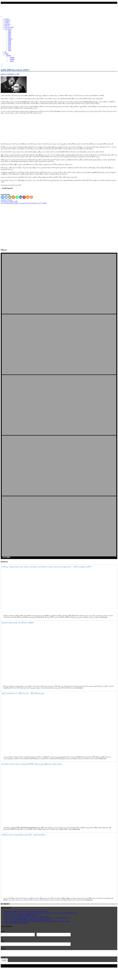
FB (5, 52)
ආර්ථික (6, 22)
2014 (9, 50)
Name (3, 931)
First (2, 937)
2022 (9, 35)
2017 (9, 45)
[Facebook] (2, 197)
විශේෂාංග (7, 20)
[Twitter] (6, 197)
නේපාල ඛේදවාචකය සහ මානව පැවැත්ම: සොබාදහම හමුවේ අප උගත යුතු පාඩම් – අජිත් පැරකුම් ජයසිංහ (46, 567)
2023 (9, 34)
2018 (9, 44)
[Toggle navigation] (1, 16)
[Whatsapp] (17, 197)
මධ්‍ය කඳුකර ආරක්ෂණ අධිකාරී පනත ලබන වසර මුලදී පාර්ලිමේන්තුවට (26, 911)
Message (4, 948)
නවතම (6, 19)
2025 (9, 30)
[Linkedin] (20, 197)
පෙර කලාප (8, 29)
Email (3, 941)
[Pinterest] (24, 197)
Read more (104, 617)
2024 (9, 32)
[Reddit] (27, 197)
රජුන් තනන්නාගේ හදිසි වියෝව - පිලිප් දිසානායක (22, 693)
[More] (31, 197)
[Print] (13, 197)
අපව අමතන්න (9, 27)
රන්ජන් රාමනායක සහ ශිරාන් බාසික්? (17, 622)
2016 (9, 47)
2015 (9, 49)
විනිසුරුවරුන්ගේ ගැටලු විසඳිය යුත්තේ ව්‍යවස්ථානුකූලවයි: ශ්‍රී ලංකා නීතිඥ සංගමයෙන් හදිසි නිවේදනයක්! (36, 918)
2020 (9, 40)
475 (7, 904)
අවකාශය (7, 24)
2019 (9, 42)
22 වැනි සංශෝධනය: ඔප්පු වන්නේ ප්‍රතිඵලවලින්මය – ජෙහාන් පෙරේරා (26, 916)
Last (38, 937)
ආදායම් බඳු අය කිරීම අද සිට (9, 201)
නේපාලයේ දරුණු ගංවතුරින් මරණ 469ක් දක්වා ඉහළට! (21, 914)
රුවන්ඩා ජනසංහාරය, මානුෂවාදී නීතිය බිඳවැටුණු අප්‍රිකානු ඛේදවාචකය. (32, 764)
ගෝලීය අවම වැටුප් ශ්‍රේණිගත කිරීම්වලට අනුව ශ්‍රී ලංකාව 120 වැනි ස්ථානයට (28, 919)
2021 (9, 37)
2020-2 (10, 39)
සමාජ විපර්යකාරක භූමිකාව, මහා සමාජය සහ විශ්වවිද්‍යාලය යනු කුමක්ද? (24, 203)
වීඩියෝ (6, 25)
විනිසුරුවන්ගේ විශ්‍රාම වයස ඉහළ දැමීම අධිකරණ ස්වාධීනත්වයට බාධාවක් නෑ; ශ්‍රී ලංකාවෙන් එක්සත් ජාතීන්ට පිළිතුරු (40, 913)
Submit (4, 960)
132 (8, 557)
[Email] (9, 197)
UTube (6, 53)
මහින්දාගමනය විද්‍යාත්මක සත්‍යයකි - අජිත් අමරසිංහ (23, 835)
